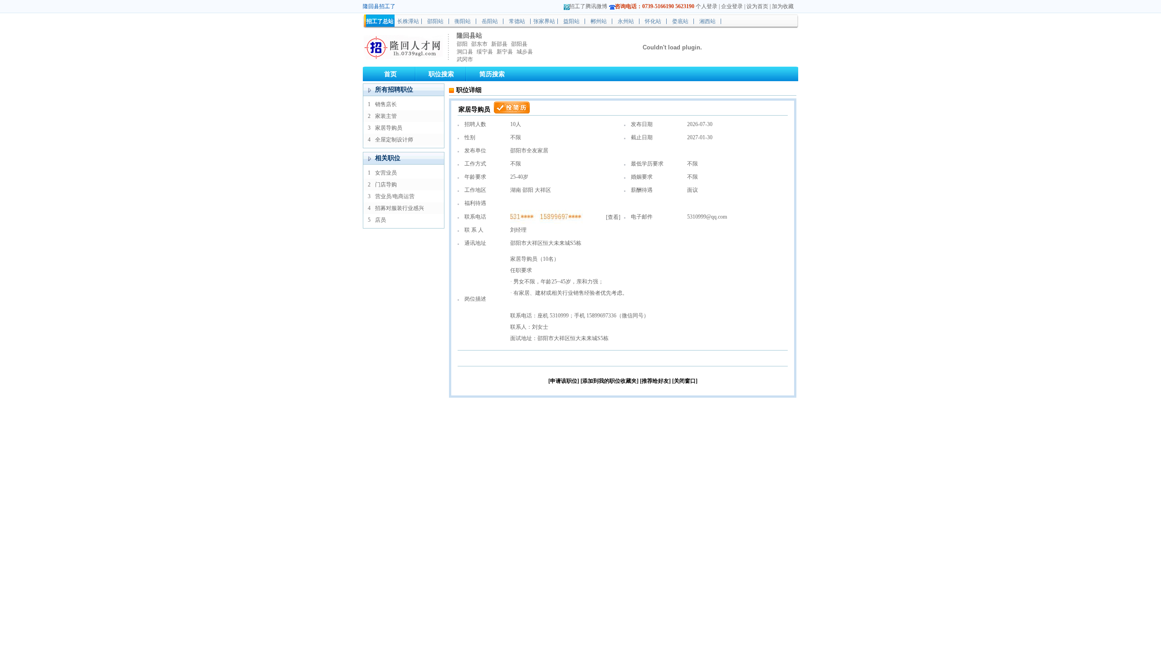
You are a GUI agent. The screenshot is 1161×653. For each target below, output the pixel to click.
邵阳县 (519, 44)
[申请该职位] (563, 381)
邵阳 (462, 44)
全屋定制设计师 (394, 139)
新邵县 (499, 44)
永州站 (626, 21)
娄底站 (680, 21)
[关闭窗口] (685, 381)
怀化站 (653, 21)
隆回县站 (469, 35)
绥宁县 (485, 52)
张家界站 (544, 21)
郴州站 (598, 21)
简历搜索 (492, 74)
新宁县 (505, 52)
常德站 (517, 21)
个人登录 (706, 6)
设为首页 (757, 6)
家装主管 (386, 116)
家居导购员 (388, 128)
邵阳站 (435, 21)
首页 (390, 74)
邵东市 (479, 44)
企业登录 (732, 6)
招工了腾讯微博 (588, 6)
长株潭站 (408, 21)
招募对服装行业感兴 (399, 208)
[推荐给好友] (655, 381)
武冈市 (465, 59)
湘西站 (707, 21)
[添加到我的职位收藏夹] (609, 381)
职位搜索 (441, 74)
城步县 (525, 52)
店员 (380, 220)
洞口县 (465, 52)
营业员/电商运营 (395, 196)
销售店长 (386, 104)
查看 (613, 217)
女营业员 (386, 173)
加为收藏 (783, 6)
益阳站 (571, 21)
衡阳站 (462, 21)
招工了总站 (380, 21)
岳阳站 (490, 21)
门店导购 (386, 184)
